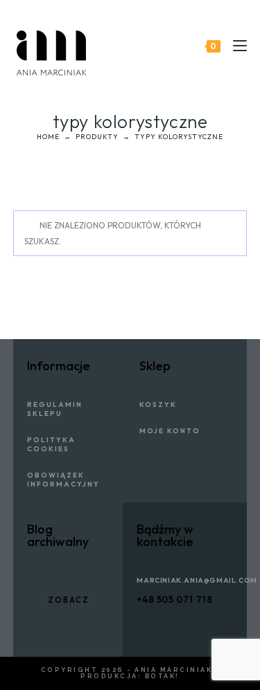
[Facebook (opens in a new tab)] (218, 20)
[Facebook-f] (141, 625)
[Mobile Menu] (235, 45)
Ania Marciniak (173, 669)
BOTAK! (162, 676)
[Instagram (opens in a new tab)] (238, 20)
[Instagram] (193, 625)
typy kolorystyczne (179, 136)
